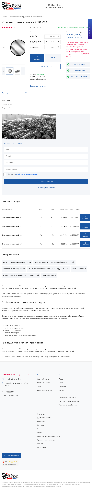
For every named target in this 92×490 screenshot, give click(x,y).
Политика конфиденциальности (48, 436)
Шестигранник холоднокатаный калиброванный (54, 262)
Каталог (4, 16)
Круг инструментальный (35, 16)
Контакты (40, 425)
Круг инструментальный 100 (12, 244)
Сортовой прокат (15, 16)
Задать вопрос (47, 66)
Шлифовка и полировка (67, 397)
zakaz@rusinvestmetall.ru (54, 7)
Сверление (62, 386)
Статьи (39, 432)
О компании (41, 414)
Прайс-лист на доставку (74, 37)
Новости (40, 429)
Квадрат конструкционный (14, 269)
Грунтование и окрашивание (69, 401)
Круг (24, 16)
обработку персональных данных (27, 174)
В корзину (37, 58)
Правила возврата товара (46, 440)
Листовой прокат (43, 383)
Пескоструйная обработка (68, 405)
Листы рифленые (79, 269)
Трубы (39, 386)
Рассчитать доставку (73, 35)
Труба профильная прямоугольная (17, 262)
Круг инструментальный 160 (12, 235)
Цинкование (63, 394)
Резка (61, 379)
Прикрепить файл (47, 188)
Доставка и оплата (44, 418)
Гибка (61, 383)
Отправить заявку (46, 181)
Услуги (61, 375)
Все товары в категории (38, 86)
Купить (53, 58)
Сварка (61, 390)
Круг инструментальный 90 (11, 217)
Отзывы (40, 443)
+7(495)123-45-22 (53, 5)
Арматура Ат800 (49, 275)
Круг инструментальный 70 (11, 226)
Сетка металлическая (44, 390)
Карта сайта (41, 447)
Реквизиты (41, 421)
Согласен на (23, 174)
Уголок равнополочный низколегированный (21, 275)
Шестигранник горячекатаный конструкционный (48, 269)
